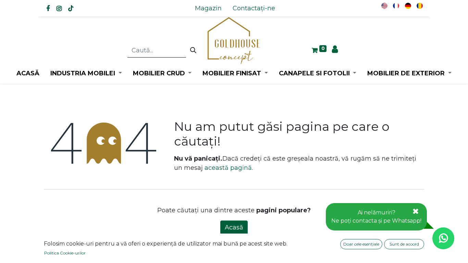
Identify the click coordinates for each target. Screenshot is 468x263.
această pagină (228, 168)
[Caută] (193, 51)
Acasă (234, 227)
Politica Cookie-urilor (65, 252)
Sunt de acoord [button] (404, 244)
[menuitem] (208, 8)
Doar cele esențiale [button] (361, 244)
